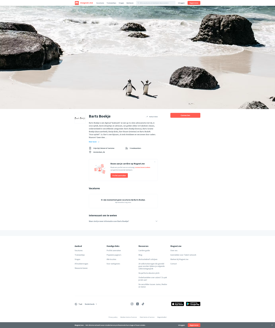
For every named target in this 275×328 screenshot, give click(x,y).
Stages (121, 3)
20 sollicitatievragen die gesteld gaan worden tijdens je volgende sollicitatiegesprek (151, 266)
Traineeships (111, 3)
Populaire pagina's (114, 255)
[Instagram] (132, 304)
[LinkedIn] (137, 304)
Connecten (185, 115)
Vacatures (100, 3)
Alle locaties (111, 259)
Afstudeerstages (81, 263)
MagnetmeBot (162, 317)
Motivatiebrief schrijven (147, 259)
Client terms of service (147, 317)
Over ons (173, 250)
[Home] (84, 3)
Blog (140, 255)
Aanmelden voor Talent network (183, 255)
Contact (173, 263)
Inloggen (181, 3)
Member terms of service (128, 317)
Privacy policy (113, 317)
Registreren (194, 3)
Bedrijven (130, 3)
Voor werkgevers (113, 263)
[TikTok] (143, 304)
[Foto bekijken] (137, 57)
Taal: (80, 304)
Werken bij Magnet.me (179, 259)
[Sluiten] (272, 325)
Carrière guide (144, 250)
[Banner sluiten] (155, 162)
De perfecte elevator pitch (148, 273)
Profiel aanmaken (119, 175)
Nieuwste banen (81, 268)
